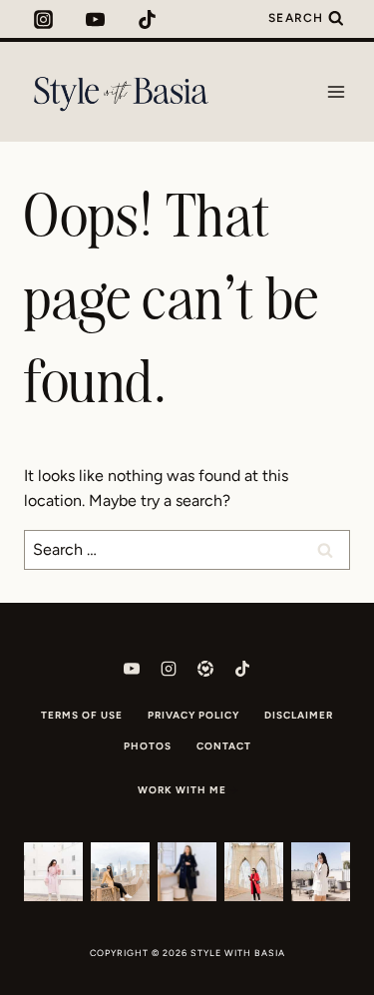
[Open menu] (335, 91)
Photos (148, 746)
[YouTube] (95, 19)
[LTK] (205, 669)
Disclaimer (298, 715)
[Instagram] (43, 19)
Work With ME (182, 789)
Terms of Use (82, 715)
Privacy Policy (193, 715)
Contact (223, 746)
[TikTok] (148, 19)
